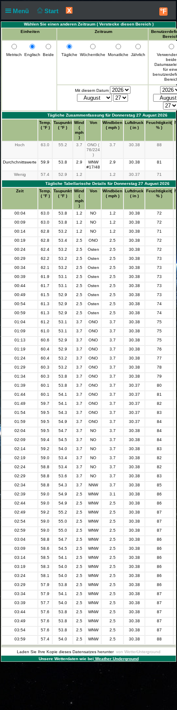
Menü (21, 10)
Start (52, 10)
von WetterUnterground (138, 651)
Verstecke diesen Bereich (125, 24)
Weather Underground (116, 658)
